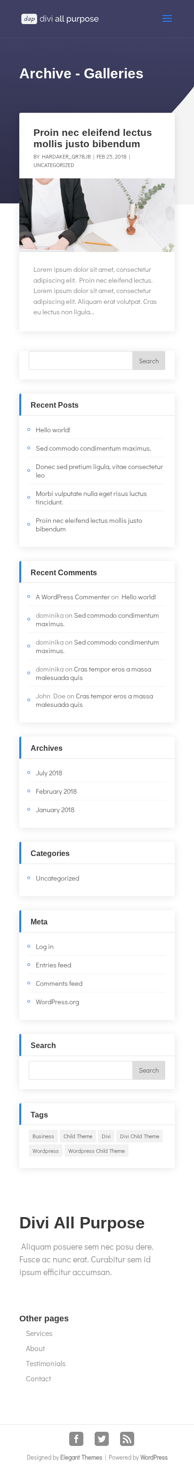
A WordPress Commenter (73, 596)
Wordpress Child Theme (96, 1150)
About (35, 1348)
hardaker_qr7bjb (66, 156)
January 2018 (55, 809)
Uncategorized (53, 164)
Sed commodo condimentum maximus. (93, 448)
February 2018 (56, 791)
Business (43, 1136)
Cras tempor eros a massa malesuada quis (93, 673)
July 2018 (49, 772)
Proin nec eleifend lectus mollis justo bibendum (92, 138)
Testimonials (45, 1363)
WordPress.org (57, 1001)
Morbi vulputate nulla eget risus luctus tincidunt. (91, 497)
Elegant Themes (81, 1457)
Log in (45, 946)
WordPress (154, 1457)
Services (39, 1333)
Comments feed (59, 983)
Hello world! (53, 429)
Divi (106, 1136)
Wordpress (45, 1150)
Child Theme (78, 1136)
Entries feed (53, 964)
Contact (38, 1378)
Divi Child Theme (139, 1136)
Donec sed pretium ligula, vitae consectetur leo (99, 470)
